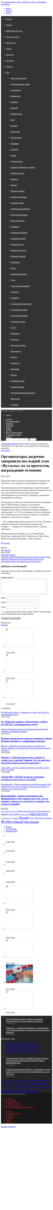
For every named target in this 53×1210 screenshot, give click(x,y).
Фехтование (16, 351)
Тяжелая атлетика (18, 345)
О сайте (9, 1098)
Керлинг (14, 179)
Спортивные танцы (19, 310)
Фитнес (14, 357)
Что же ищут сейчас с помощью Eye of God (24, 1052)
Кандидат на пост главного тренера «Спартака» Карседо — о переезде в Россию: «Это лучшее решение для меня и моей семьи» (26, 933)
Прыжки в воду (17, 244)
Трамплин (15, 333)
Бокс (13, 120)
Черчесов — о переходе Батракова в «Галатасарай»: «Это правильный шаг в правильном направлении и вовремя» (28, 857)
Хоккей (9, 25)
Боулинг (14, 126)
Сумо (13, 328)
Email (4, 602)
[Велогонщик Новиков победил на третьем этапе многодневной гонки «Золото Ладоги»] (19, 646)
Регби (13, 268)
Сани (13, 280)
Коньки (14, 185)
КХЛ (16, 814)
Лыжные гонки (17, 203)
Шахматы (10, 55)
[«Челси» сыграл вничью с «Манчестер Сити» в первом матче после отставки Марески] (19, 903)
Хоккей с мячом (17, 387)
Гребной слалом (17, 173)
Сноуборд (15, 298)
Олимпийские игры (6, 818)
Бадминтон (15, 96)
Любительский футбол (20, 209)
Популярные (11, 829)
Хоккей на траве (18, 381)
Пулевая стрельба (18, 256)
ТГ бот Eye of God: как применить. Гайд (23, 1047)
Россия (24, 817)
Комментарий (7, 577)
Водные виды (44, 811)
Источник (5, 543)
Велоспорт (15, 132)
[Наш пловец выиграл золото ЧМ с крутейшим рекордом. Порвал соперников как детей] (19, 957)
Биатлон (9, 67)
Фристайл (15, 369)
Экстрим (14, 405)
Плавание (15, 227)
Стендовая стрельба (19, 316)
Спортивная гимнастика (21, 304)
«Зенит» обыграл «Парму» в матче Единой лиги (26, 1010)
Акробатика (16, 90)
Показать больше (8, 555)
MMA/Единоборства (14, 31)
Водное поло (16, 138)
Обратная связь (12, 1103)
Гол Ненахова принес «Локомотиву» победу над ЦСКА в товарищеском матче (24, 723)
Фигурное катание (18, 78)
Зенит (11, 814)
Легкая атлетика (18, 191)
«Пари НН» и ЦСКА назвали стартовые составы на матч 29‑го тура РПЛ (22, 778)
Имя (3, 598)
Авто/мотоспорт (12, 37)
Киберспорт (11, 43)
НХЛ (45, 814)
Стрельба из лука (18, 322)
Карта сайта (11, 1100)
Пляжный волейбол (19, 233)
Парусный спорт (18, 221)
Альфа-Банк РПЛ (6, 811)
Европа (4, 814)
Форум (8, 415)
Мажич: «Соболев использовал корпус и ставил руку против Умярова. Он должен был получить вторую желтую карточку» (25, 760)
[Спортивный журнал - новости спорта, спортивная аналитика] (26, 4)
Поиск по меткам (13, 1105)
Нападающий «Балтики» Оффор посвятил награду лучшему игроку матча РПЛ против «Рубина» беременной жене (27, 877)
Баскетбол (10, 61)
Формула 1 (15, 363)
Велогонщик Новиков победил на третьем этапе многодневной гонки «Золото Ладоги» (26, 649)
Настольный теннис (19, 215)
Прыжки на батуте (18, 250)
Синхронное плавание (20, 286)
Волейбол (15, 144)
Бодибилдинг (16, 114)
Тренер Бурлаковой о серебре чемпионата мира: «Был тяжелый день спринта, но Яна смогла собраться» (28, 675)
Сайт (3, 607)
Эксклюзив (31, 822)
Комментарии (12, 831)
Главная (4, 444)
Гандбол (14, 149)
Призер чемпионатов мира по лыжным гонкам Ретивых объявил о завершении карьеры (26, 739)
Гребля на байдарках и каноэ (23, 167)
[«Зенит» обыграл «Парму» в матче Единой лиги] (19, 1008)
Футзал (14, 375)
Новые (9, 827)
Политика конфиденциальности (19, 1107)
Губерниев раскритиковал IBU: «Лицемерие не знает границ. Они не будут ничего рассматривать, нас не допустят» (28, 1071)
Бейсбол (14, 102)
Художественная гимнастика (23, 393)
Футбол (9, 19)
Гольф (13, 155)
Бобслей (14, 108)
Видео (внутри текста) (28, 811)
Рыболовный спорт (19, 274)
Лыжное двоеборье (19, 197)
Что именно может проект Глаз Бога (21, 1043)
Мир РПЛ (36, 814)
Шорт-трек (15, 399)
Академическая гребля (20, 84)
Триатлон (15, 339)
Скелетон (15, 292)
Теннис (9, 49)
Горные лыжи (16, 161)
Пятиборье (15, 262)
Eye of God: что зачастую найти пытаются (23, 1045)
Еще (7, 72)
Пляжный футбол (18, 238)
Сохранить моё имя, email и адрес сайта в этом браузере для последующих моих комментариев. (26, 613)
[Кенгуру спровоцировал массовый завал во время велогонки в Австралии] (19, 697)
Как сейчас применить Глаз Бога (19, 1050)
